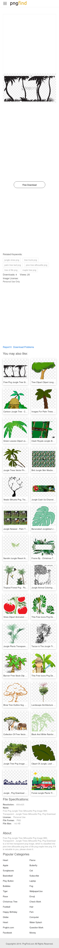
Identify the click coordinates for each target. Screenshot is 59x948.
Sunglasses (8, 870)
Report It (7, 347)
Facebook (7, 932)
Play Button (8, 880)
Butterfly (33, 865)
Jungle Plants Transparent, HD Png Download (24, 646)
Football (6, 906)
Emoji (32, 896)
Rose (5, 896)
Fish (32, 911)
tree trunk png (30, 259)
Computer (34, 917)
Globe (5, 917)
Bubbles (6, 885)
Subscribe (34, 875)
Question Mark (36, 927)
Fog (31, 885)
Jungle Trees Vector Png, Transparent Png (22, 470)
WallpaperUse (36, 891)
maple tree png (29, 270)
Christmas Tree (10, 901)
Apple (5, 865)
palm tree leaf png (12, 265)
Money (33, 932)
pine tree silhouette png (36, 265)
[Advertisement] (29, 43)
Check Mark (35, 901)
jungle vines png (11, 259)
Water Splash (36, 922)
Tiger (5, 891)
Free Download (29, 184)
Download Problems (23, 347)
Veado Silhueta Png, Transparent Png (20, 499)
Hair (31, 906)
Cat (31, 870)
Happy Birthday (10, 911)
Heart (5, 860)
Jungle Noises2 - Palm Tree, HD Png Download (24, 528)
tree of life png (10, 270)
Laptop (33, 880)
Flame (32, 860)
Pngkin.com (8, 927)
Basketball (8, 875)
